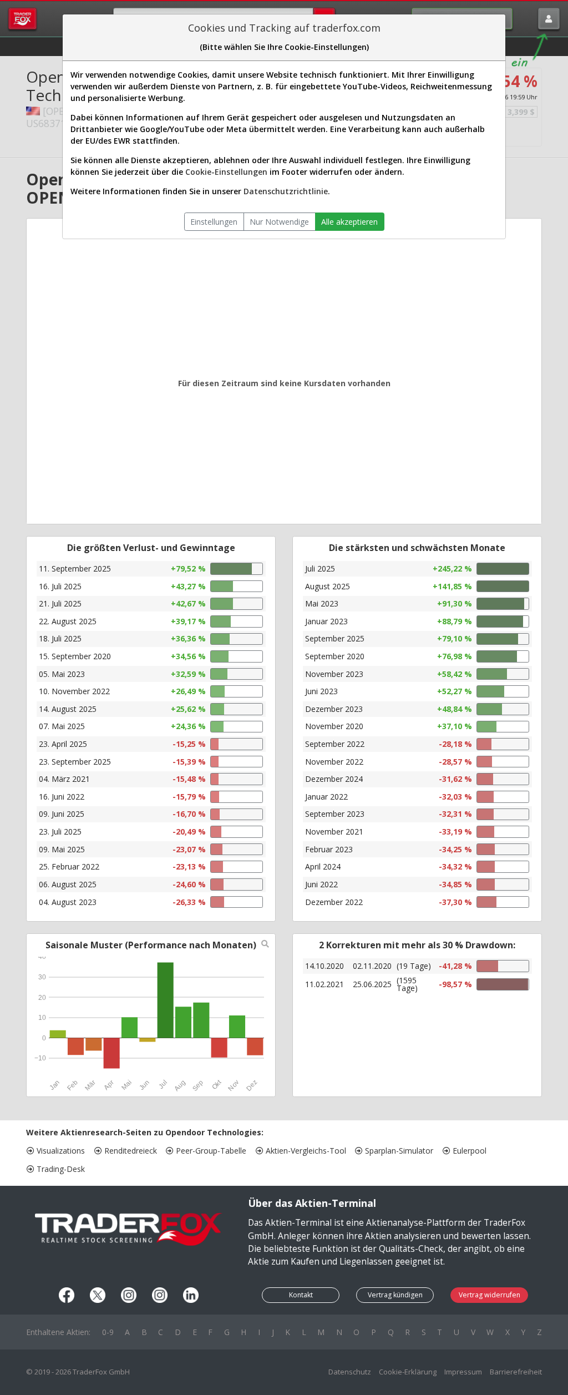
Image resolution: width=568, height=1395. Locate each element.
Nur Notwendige (279, 221)
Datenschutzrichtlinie (286, 191)
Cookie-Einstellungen (226, 171)
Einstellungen (213, 221)
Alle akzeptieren (349, 221)
